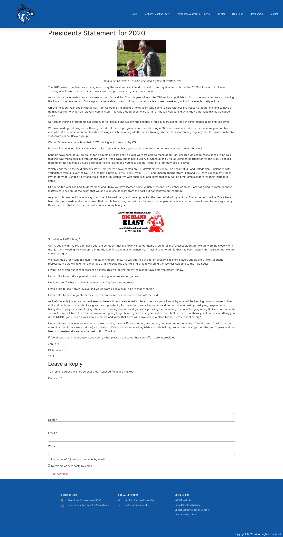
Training (221, 13)
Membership (256, 13)
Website (53, 446)
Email (52, 433)
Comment (55, 378)
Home (134, 13)
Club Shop (237, 13)
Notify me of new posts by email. (71, 466)
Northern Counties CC (155, 13)
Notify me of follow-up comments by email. (78, 459)
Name (52, 419)
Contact (274, 13)
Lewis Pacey (125, 172)
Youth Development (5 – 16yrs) (193, 13)
